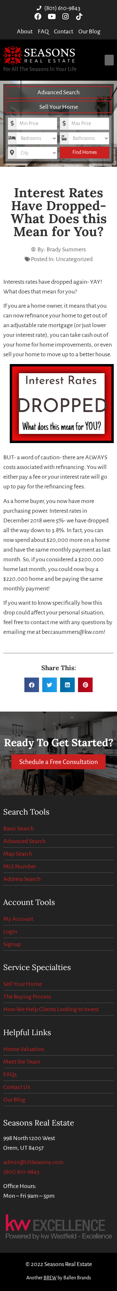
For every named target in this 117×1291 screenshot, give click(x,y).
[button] (109, 60)
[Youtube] (51, 16)
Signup (12, 944)
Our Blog (14, 1099)
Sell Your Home (58, 107)
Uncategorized (74, 259)
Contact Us (16, 1087)
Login (10, 931)
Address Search (22, 879)
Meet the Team (21, 1061)
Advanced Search (58, 92)
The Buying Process (27, 996)
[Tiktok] (79, 16)
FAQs (10, 1074)
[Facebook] (38, 16)
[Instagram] (65, 16)
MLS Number (19, 866)
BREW (50, 1277)
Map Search (17, 854)
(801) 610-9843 (21, 1172)
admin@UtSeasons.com (33, 1162)
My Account (18, 919)
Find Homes (84, 152)
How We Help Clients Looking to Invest (51, 1009)
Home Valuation (23, 1049)
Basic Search (18, 828)
